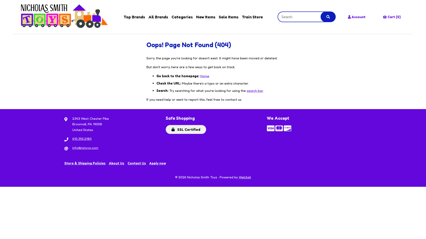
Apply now (157, 163)
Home (204, 76)
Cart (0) (394, 17)
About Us (116, 163)
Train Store (252, 16)
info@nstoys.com (85, 148)
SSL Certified (188, 129)
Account (358, 17)
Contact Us (137, 163)
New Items (205, 16)
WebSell (245, 177)
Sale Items (229, 16)
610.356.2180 (82, 139)
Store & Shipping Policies (85, 163)
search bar (255, 91)
